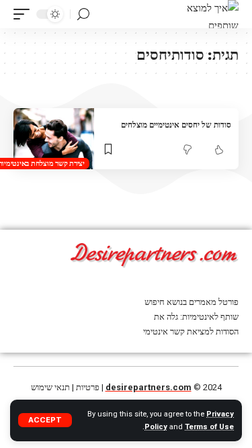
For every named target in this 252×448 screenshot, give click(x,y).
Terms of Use (209, 426)
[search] (83, 14)
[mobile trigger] (24, 14)
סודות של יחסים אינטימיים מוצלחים (176, 125)
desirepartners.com (149, 387)
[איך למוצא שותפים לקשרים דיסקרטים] (213, 14)
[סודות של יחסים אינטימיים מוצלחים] (53, 139)
